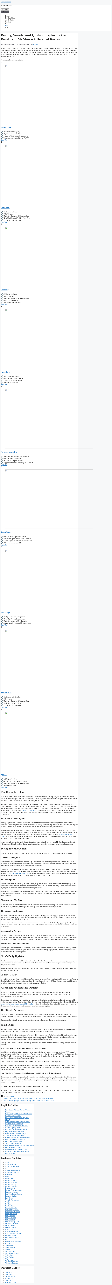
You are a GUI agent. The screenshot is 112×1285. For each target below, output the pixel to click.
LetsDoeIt (5, 207)
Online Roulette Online (13, 1116)
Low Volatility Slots (12, 1222)
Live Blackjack (10, 1218)
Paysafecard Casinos (12, 1237)
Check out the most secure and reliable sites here (17, 1004)
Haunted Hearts (6, 5)
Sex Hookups (10, 1247)
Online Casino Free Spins (14, 1124)
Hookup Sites (10, 18)
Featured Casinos (11, 1196)
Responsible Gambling (13, 1241)
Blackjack (8, 1174)
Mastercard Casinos (12, 1224)
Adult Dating (9, 20)
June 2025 (8, 1280)
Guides (7, 1202)
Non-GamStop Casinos (13, 1233)
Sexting (7, 22)
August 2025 (9, 1278)
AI (6, 30)
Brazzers (5, 290)
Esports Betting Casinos (13, 1190)
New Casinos (10, 1229)
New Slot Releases (11, 1231)
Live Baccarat (10, 1216)
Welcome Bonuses (11, 1263)
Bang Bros (5, 372)
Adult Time (6, 127)
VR (6, 28)
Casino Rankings (11, 1180)
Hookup (8, 1204)
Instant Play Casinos (12, 1210)
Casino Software (11, 1184)
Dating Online (10, 1188)
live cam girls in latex (29, 810)
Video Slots (9, 1255)
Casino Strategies (11, 1186)
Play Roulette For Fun (13, 1147)
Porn (7, 26)
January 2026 (10, 1276)
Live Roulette (10, 1220)
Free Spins (9, 1198)
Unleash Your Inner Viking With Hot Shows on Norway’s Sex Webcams (28, 1098)
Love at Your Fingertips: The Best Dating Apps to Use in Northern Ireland (28, 1100)
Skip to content (6, 2)
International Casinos (12, 1212)
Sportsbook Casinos (12, 1253)
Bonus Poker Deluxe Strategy (15, 1133)
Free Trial (4, 222)
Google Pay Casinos (12, 1200)
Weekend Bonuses (11, 1261)
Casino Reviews (11, 1182)
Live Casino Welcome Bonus (15, 1139)
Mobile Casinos (10, 1227)
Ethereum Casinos (11, 1192)
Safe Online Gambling (13, 1143)
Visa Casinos (9, 1257)
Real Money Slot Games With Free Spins (19, 1145)
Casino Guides (10, 1178)
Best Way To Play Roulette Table (16, 1126)
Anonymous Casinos (12, 1170)
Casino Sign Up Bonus (13, 1128)
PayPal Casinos (10, 1235)
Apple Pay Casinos (11, 1172)
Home (7, 16)
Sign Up (4, 140)
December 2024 (10, 1282)
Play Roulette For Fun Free (14, 1131)
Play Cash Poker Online (13, 1141)
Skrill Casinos (10, 1251)
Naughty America (9, 452)
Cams (7, 24)
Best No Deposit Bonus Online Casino (18, 1114)
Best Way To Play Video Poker (16, 1130)
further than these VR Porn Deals (18, 873)
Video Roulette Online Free (14, 1135)
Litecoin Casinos (11, 1214)
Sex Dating (9, 1245)
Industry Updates (11, 1208)
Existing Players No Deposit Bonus (17, 1137)
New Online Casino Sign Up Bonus (17, 1122)
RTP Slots (8, 1243)
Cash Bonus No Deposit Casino (16, 1149)
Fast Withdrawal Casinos (13, 1194)
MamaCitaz (6, 692)
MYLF (4, 775)
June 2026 (8, 1274)
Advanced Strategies (12, 1166)
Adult (7, 1162)
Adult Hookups (10, 1164)
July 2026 (8, 1272)
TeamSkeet (6, 532)
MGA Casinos (10, 1225)
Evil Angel (5, 612)
